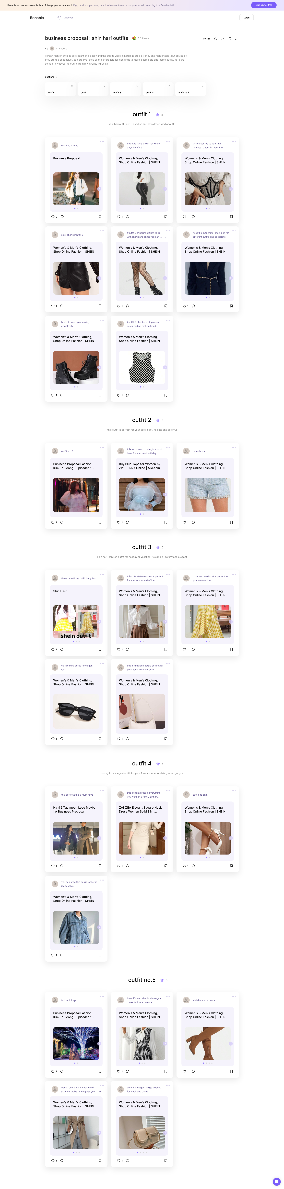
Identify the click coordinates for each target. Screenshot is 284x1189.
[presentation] (99, 189)
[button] (74, 208)
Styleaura (61, 48)
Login (246, 17)
